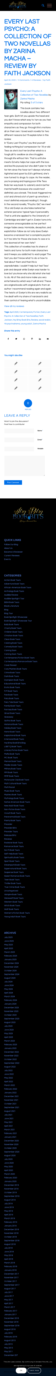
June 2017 (9, 1296)
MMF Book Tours (11, 776)
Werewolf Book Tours (13, 898)
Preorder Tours (11, 832)
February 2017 (10, 1311)
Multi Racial (9, 787)
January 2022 (10, 1093)
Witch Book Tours (12, 906)
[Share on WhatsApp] (24, 339)
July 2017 (8, 1292)
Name (40, 431)
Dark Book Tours (11, 676)
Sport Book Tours (11, 861)
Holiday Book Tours (12, 728)
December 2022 (11, 1052)
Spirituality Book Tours (14, 857)
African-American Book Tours (17, 588)
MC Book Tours (11, 758)
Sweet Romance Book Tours (17, 876)
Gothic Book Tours (12, 721)
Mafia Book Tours (12, 754)
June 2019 (9, 1207)
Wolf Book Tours (11, 909)
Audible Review (11, 595)
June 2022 (9, 1074)
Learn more (34, 1370)
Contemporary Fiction (29, 312)
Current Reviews (11, 556)
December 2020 (11, 1141)
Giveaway (8, 717)
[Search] (41, 5)
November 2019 (11, 1189)
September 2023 (11, 1019)
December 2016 (11, 1318)
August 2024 (9, 978)
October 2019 (10, 1193)
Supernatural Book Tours (15, 869)
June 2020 (9, 1163)
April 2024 (8, 993)
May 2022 (8, 1078)
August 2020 (9, 1156)
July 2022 (8, 1070)
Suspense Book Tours (14, 872)
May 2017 (8, 1300)
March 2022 (9, 1085)
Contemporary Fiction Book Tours (19, 658)
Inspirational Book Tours (15, 735)
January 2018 (10, 1270)
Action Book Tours (12, 580)
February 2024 (10, 1000)
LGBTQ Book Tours (12, 747)
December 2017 (11, 1274)
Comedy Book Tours (13, 647)
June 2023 (9, 1030)
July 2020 (8, 1159)
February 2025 (10, 956)
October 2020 (10, 1148)
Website (40, 448)
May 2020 (8, 1167)
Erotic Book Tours (12, 687)
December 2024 (11, 963)
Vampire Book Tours (13, 894)
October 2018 (10, 1237)
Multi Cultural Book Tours (15, 784)
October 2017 (10, 1281)
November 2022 (11, 1056)
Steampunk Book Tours (14, 865)
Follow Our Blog (11, 544)
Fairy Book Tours (11, 698)
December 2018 (11, 1229)
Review (34, 320)
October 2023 (10, 1015)
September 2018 (11, 1241)
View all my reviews (14, 306)
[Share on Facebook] (8, 339)
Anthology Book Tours (14, 591)
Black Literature (11, 606)
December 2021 (11, 1096)
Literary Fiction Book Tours (16, 750)
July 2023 (8, 1026)
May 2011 (8, 1352)
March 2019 (9, 1218)
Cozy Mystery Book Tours (15, 669)
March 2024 (9, 996)
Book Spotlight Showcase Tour (18, 621)
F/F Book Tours (11, 691)
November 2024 (11, 967)
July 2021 (8, 1115)
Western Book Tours (13, 902)
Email (40, 440)
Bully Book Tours (11, 624)
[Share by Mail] (48, 339)
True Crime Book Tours (14, 887)
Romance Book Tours (14, 846)
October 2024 (10, 971)
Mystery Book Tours (13, 795)
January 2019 (10, 1226)
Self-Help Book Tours (13, 854)
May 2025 (8, 945)
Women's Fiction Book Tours (17, 913)
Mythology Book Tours (14, 798)
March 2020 (9, 1174)
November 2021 (11, 1100)
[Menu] (48, 5)
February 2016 (10, 1337)
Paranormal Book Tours (14, 817)
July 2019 (8, 1204)
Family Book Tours (12, 706)
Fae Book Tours (11, 695)
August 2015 (9, 1340)
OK (21, 1370)
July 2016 (8, 1333)
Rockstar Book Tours (13, 843)
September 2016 (11, 1326)
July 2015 (8, 1344)
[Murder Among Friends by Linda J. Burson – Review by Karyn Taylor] (39, 372)
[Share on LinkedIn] (40, 339)
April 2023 (8, 1037)
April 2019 (8, 1215)
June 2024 (9, 985)
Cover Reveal (10, 665)
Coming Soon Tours (13, 654)
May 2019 (8, 1211)
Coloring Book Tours (13, 643)
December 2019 (11, 1185)
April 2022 (8, 1082)
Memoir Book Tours (12, 761)
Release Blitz (10, 835)
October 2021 (10, 1104)
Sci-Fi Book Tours (12, 850)
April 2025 (8, 948)
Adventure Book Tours (14, 584)
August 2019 (9, 1200)
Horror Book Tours (12, 732)
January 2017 (10, 1315)
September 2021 (11, 1107)
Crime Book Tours (12, 673)
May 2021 (8, 1122)
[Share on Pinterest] (32, 339)
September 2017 (11, 1285)
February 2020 (10, 1178)
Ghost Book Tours (12, 713)
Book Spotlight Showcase (15, 617)
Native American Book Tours (17, 802)
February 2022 (10, 1089)
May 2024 (8, 989)
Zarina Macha (27, 99)
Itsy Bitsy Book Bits (21, 320)
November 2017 (11, 1278)
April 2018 (8, 1259)
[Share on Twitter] (16, 339)
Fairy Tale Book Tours (13, 702)
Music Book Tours (12, 791)
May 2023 (8, 1033)
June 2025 (9, 941)
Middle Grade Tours (13, 765)
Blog (6, 610)
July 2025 (8, 937)
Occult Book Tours (12, 813)
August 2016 (9, 1329)
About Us (8, 548)
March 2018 (9, 1263)
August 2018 (9, 1244)
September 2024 (11, 974)
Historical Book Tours (13, 724)
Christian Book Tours (13, 636)
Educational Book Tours (15, 684)
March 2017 (9, 1307)
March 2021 (9, 1130)
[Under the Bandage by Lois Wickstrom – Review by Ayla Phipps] (16, 380)
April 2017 (8, 1303)
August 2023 (9, 1022)
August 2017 (9, 1289)
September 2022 (11, 1063)
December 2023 (11, 1008)
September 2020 (11, 1152)
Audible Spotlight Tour (14, 599)
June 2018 (9, 1252)
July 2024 (8, 982)
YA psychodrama (12, 324)
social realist (44, 320)
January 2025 (10, 960)
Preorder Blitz (10, 828)
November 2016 (11, 1322)
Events (7, 559)
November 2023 (11, 1011)
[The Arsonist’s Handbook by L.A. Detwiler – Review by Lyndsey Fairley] (16, 363)
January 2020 (10, 1181)
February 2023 (10, 1045)
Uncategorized (11, 891)
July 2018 (8, 1248)
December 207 (11, 1355)
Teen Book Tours (11, 880)
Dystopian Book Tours (14, 680)
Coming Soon (10, 650)
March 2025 (9, 952)
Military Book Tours (12, 769)
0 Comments (23, 80)
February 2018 (10, 1266)
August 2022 (9, 1067)
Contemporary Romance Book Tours (20, 661)
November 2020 (11, 1144)
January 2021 (10, 1137)
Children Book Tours (13, 632)
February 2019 (10, 1222)
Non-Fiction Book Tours (14, 809)
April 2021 (8, 1126)
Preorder (8, 824)
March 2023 (9, 1041)
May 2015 (8, 1348)
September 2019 (11, 1196)
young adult (26, 324)
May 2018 (8, 1255)
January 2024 (10, 1004)
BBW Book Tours (11, 602)
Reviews (37, 80)
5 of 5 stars (37, 102)
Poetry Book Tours (12, 820)
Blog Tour (8, 613)
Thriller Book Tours (12, 883)
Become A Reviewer (13, 552)
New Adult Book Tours (14, 806)
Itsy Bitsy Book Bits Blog (15, 743)
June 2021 (9, 1119)
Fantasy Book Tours (13, 710)
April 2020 (14, 312)
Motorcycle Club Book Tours (16, 780)
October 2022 (10, 1059)
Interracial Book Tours (14, 739)
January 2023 (10, 1048)
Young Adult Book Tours (15, 917)
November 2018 (11, 1233)
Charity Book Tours (12, 628)
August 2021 (9, 1111)
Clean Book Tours (12, 639)
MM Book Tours (11, 772)
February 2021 (10, 1133)
